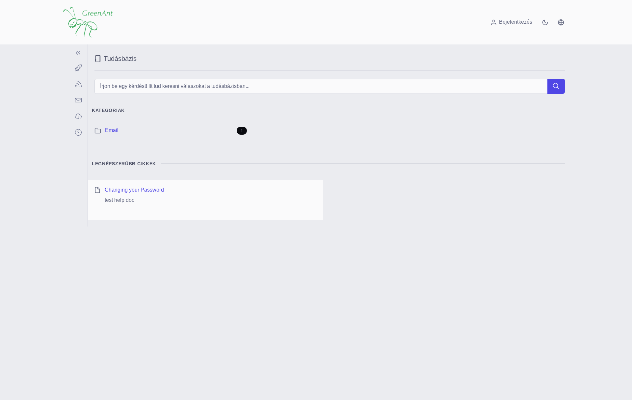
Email (111, 130)
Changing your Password (134, 190)
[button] (561, 22)
